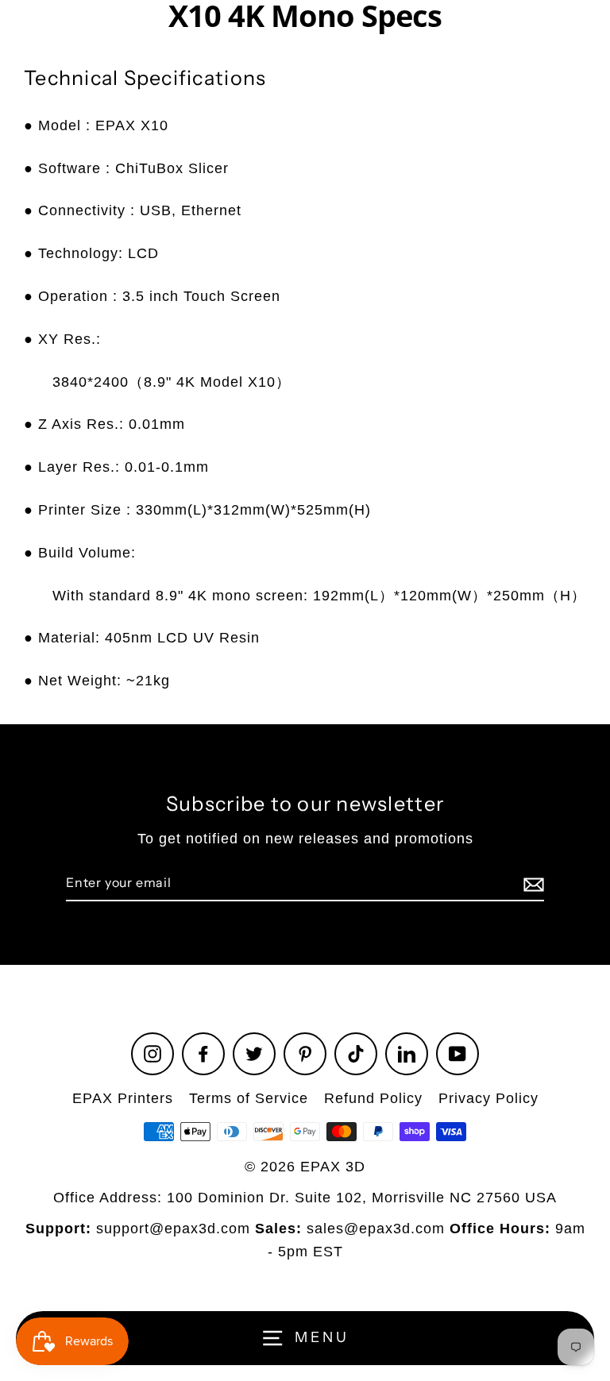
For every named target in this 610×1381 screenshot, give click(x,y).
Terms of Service (248, 1098)
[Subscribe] (531, 883)
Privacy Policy (488, 1098)
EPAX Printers (122, 1098)
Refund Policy (373, 1098)
